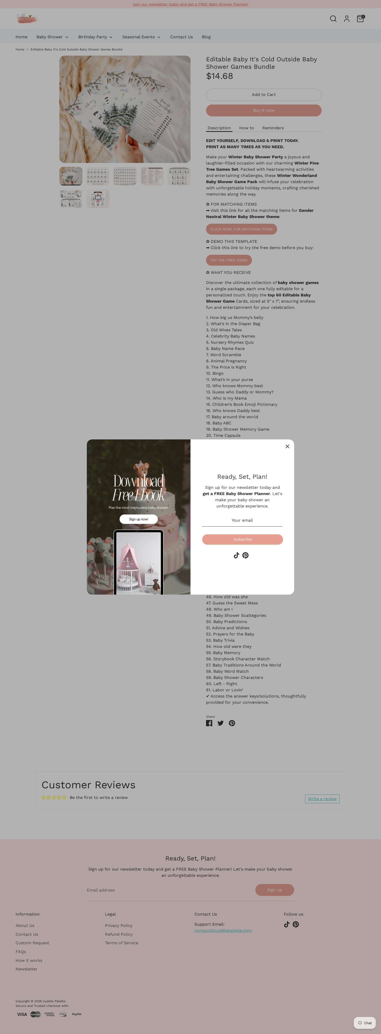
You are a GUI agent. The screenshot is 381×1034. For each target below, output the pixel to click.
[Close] (287, 446)
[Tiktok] (237, 555)
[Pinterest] (245, 555)
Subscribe (243, 539)
